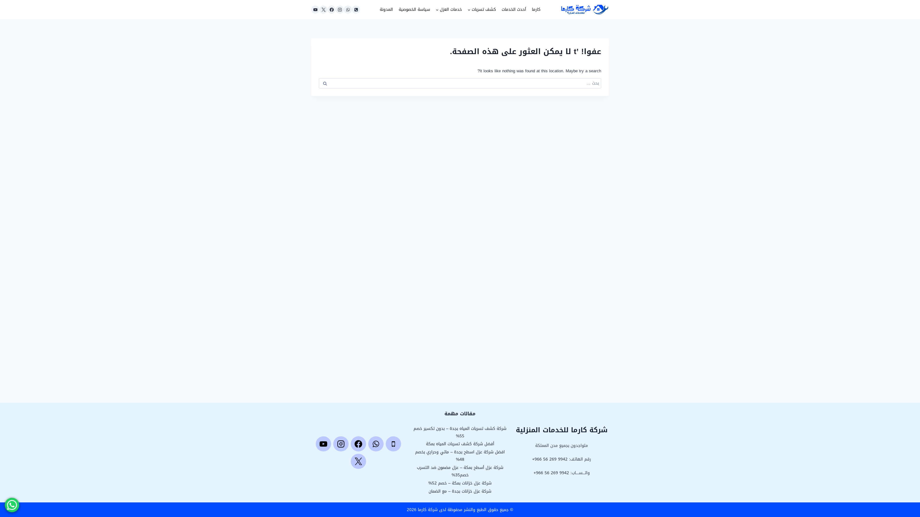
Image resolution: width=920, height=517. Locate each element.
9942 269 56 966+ (550, 459)
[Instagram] (340, 10)
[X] (323, 10)
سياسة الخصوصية (414, 9)
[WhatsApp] (348, 10)
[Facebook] (332, 10)
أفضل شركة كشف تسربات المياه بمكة (460, 444)
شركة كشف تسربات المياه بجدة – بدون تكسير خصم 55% (460, 432)
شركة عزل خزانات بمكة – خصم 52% (460, 483)
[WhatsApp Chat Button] (12, 505)
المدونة (386, 9)
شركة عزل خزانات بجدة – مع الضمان (460, 491)
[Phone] (356, 10)
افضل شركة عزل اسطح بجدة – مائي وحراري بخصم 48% (460, 455)
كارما (536, 9)
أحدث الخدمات (514, 9)
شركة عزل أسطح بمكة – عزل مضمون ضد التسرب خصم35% (460, 471)
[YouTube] (315, 10)
